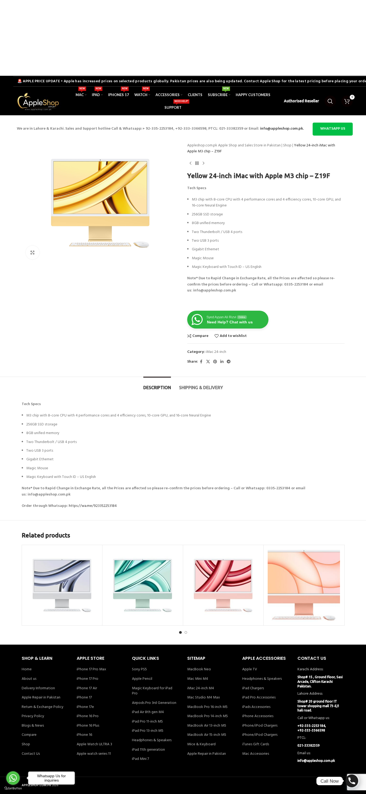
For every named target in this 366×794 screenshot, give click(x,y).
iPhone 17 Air (87, 688)
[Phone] (351, 781)
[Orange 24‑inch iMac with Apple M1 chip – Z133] (304, 585)
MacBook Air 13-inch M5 (206, 726)
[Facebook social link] (201, 362)
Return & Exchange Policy (42, 707)
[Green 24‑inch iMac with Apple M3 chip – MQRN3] (142, 585)
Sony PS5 (139, 669)
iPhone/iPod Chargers (259, 726)
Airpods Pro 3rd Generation (154, 703)
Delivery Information (38, 688)
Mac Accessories (255, 754)
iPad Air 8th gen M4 (148, 712)
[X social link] (208, 362)
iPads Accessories (256, 707)
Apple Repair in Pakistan (41, 697)
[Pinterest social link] (215, 362)
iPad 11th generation (148, 750)
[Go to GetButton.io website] (13, 788)
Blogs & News (33, 726)
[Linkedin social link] (222, 362)
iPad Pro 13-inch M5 (147, 731)
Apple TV (249, 669)
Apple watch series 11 (94, 754)
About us (29, 679)
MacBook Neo (199, 669)
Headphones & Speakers (151, 740)
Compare (29, 735)
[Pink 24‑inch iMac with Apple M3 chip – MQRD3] (223, 585)
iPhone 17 (84, 697)
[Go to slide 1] (180, 632)
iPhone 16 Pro (88, 716)
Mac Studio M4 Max (203, 697)
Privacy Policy (33, 716)
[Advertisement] (162, 38)
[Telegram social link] (228, 362)
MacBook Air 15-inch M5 (206, 735)
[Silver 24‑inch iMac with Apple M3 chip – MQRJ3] (62, 585)
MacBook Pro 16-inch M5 (207, 707)
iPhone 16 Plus (88, 726)
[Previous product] (190, 163)
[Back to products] (197, 163)
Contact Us (31, 754)
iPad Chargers (253, 688)
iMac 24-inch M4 (200, 688)
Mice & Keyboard (201, 744)
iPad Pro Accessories (259, 697)
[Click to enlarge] (32, 252)
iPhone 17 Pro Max (91, 669)
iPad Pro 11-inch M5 (147, 721)
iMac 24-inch (216, 352)
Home (27, 669)
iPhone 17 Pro (87, 679)
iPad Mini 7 (140, 759)
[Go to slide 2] (185, 632)
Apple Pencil (142, 679)
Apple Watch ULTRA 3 (94, 744)
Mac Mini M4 (197, 679)
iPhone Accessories (257, 716)
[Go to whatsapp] (13, 778)
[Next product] (203, 163)
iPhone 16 (84, 735)
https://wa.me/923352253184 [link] (93, 506)
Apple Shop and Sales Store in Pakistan (249, 145)
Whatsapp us (332, 129)
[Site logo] (37, 101)
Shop (287, 145)
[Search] (330, 101)
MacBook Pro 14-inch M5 (207, 716)
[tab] (157, 385)
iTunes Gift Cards (255, 744)
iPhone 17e (85, 707)
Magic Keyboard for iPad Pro (152, 691)
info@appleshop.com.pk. (282, 129)
